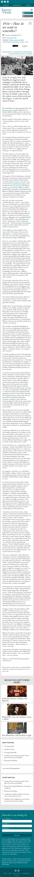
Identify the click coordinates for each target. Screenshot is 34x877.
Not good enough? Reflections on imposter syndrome (17, 787)
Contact (16, 875)
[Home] (6, 11)
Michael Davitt (25, 191)
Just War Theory (9, 749)
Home (5, 873)
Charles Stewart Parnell (9, 187)
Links (9, 873)
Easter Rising (15, 42)
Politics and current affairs (16, 40)
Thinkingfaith (17, 5)
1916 (26, 42)
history (22, 42)
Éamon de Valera (7, 110)
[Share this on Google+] (25, 47)
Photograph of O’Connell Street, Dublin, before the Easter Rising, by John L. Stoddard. (17, 53)
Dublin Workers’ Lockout (14, 395)
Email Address (7, 819)
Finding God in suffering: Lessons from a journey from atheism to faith (17, 800)
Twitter (8, 2)
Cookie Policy (25, 873)
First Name (6, 824)
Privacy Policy (16, 873)
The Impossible (9, 746)
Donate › (28, 13)
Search (2, 2)
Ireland (8, 42)
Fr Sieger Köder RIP (10, 752)
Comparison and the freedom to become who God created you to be (16, 795)
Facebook (5, 2)
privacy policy (11, 852)
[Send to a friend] (31, 46)
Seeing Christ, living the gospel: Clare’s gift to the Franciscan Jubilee (16, 756)
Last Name (6, 828)
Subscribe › (28, 16)
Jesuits (28, 5)
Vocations (6, 5)
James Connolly (26, 388)
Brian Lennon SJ (11, 38)
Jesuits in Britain (25, 859)
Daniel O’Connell (19, 182)
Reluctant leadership (10, 761)
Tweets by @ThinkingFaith (11, 768)
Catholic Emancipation (19, 184)
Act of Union (17, 186)
